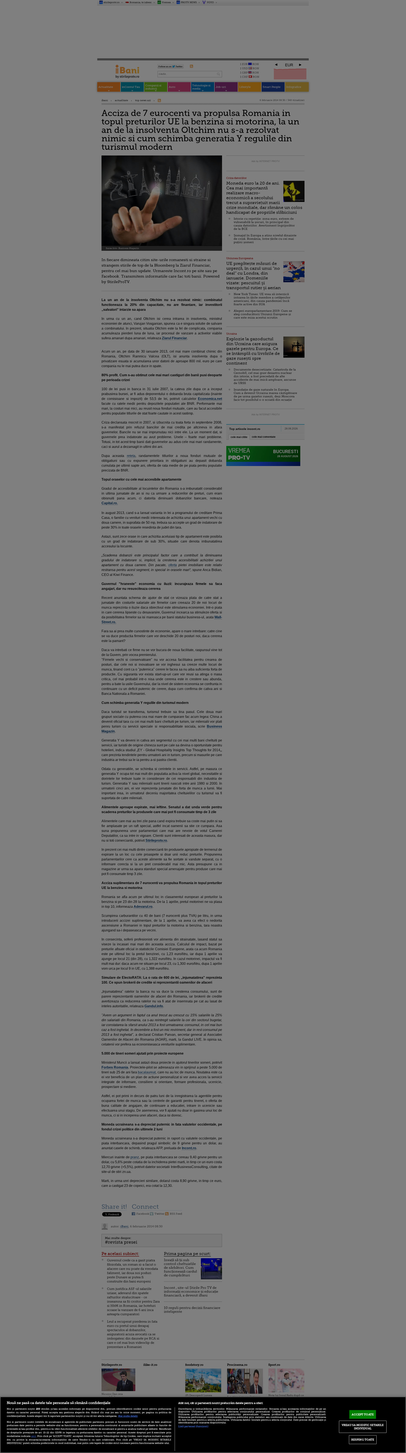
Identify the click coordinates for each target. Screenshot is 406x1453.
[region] (203, 1425)
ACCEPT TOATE (363, 1414)
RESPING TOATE (362, 1439)
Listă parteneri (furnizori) (193, 1426)
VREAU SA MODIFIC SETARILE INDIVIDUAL (363, 1426)
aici (33, 1436)
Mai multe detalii (128, 1416)
